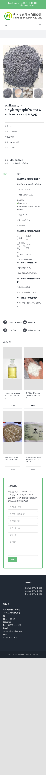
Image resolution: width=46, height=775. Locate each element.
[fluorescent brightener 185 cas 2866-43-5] (12, 368)
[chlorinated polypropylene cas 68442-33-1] (12, 432)
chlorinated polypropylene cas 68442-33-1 (12, 459)
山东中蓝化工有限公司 (33, 594)
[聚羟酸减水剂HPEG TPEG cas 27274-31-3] (33, 368)
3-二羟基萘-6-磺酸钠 (20, 163)
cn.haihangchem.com (12, 637)
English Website (13, 3)
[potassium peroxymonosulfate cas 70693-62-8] (33, 432)
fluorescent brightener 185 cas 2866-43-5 (12, 395)
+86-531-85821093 (14, 625)
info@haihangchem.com (26, 5)
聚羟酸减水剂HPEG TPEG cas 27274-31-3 (33, 395)
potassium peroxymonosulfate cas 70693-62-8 (33, 459)
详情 (13, 406)
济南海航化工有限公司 (33, 588)
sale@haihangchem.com (13, 631)
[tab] (8, 174)
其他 (12, 160)
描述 (5, 174)
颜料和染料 (19, 160)
